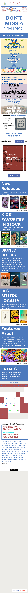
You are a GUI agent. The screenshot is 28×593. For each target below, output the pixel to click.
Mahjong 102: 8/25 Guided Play (13, 424)
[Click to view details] (5, 202)
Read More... (4, 464)
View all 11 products (21, 363)
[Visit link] (14, 122)
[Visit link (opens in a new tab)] (14, 46)
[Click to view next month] (26, 382)
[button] (10, 3)
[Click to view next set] (2, 203)
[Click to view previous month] (2, 382)
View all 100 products (21, 210)
